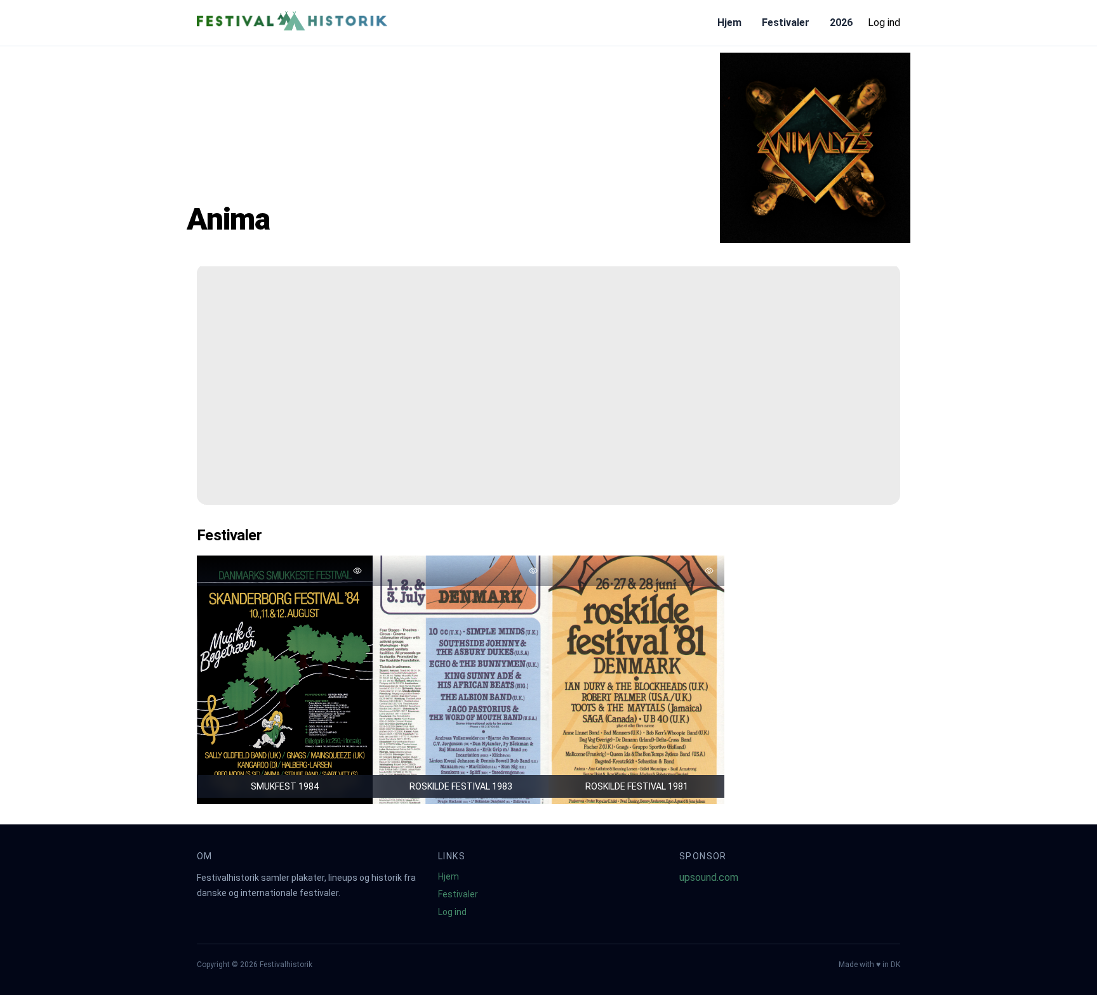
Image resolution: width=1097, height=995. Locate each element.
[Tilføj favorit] (357, 571)
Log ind (884, 22)
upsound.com (708, 877)
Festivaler (785, 22)
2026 (841, 22)
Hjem (729, 22)
